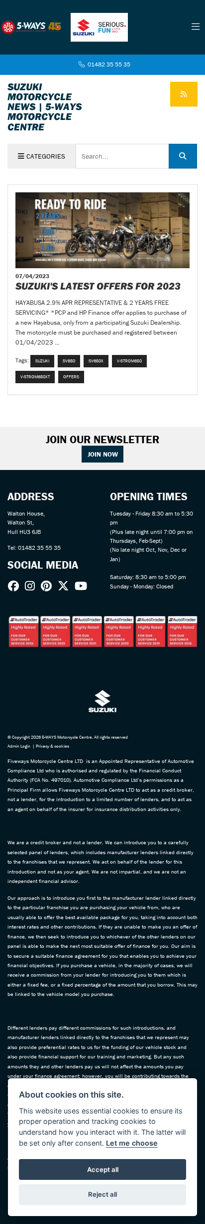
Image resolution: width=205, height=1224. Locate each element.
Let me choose (132, 1143)
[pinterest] (48, 586)
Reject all (102, 1194)
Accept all (102, 1169)
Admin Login (18, 746)
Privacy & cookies (52, 746)
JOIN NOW (103, 454)
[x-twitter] (65, 586)
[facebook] (15, 586)
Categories (44, 156)
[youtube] (83, 586)
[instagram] (32, 586)
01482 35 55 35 (108, 64)
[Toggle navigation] (196, 27)
